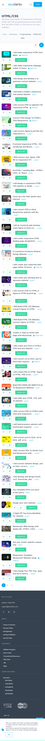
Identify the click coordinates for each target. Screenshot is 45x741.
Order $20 (21, 125)
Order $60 (21, 60)
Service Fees (7, 638)
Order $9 (20, 259)
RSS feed (6, 659)
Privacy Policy (8, 628)
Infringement (7, 631)
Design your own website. (24, 503)
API (4, 663)
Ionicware (6, 678)
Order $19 (21, 73)
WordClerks (9, 693)
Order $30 (21, 86)
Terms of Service (9, 625)
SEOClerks (8, 680)
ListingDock (9, 687)
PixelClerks (9, 690)
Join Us (6, 715)
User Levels (7, 653)
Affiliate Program (9, 649)
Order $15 (21, 164)
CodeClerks (9, 684)
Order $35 (21, 272)
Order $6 (20, 191)
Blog (5, 666)
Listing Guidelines (9, 634)
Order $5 (20, 204)
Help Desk (11, 602)
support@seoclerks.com (10, 606)
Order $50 (21, 246)
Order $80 (21, 151)
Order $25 (21, 327)
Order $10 (21, 178)
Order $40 (21, 138)
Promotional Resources (11, 656)
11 (11, 340)
